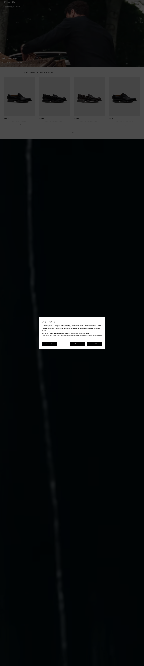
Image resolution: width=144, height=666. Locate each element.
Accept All (94, 344)
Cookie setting (49, 344)
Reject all (77, 344)
